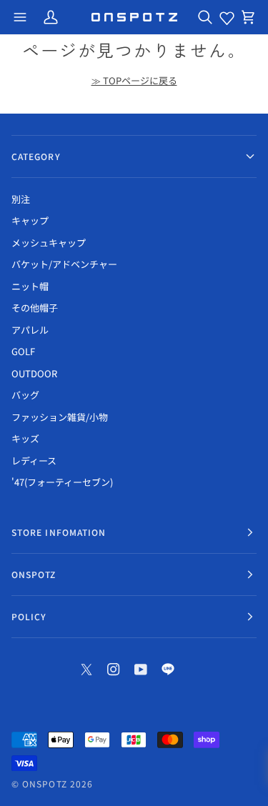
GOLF (23, 351)
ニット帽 (30, 286)
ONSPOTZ (44, 783)
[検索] (205, 17)
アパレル (30, 330)
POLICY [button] (28, 616)
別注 (20, 199)
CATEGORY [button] (36, 156)
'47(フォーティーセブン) (62, 482)
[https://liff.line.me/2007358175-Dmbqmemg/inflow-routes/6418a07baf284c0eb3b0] (168, 669)
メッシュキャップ (48, 242)
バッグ (25, 395)
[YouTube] (140, 669)
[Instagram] (113, 669)
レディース (33, 460)
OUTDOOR (34, 373)
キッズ (25, 438)
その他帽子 (34, 307)
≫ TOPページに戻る (134, 80)
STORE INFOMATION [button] (58, 532)
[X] (86, 669)
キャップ (30, 220)
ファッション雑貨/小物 (59, 417)
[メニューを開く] (20, 17)
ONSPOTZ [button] (33, 574)
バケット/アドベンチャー (64, 264)
